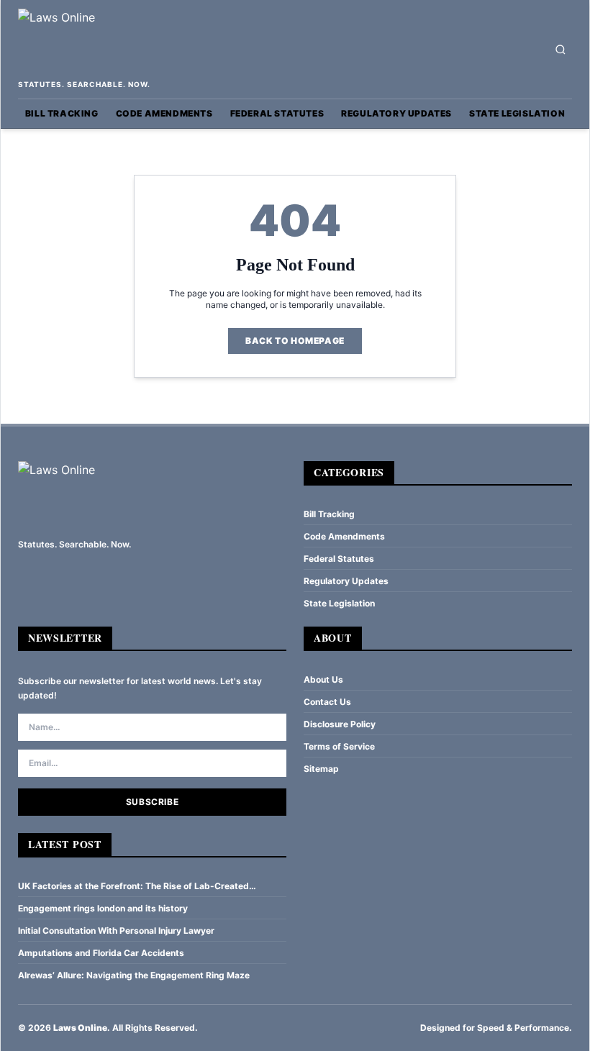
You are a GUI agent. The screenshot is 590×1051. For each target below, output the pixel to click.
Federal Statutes (277, 113)
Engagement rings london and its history (103, 908)
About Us (323, 679)
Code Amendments (164, 113)
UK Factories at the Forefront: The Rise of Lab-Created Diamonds (133, 886)
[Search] (560, 49)
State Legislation (517, 113)
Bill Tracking (62, 113)
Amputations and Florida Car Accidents (101, 952)
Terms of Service (339, 746)
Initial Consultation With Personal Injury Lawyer (116, 930)
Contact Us (327, 701)
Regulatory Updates (396, 113)
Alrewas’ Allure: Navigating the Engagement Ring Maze (134, 975)
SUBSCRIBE (152, 801)
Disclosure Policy (340, 724)
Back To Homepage (295, 340)
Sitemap (321, 768)
